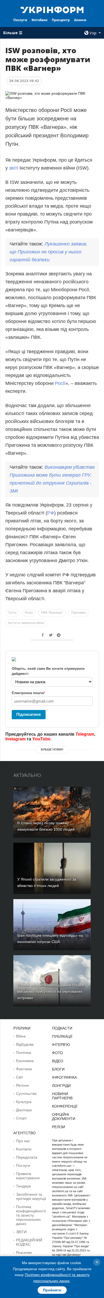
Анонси (80, 20)
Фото (57, 1053)
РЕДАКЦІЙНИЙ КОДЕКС (29, 1242)
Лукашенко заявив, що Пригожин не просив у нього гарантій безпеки (48, 251)
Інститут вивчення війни (26, 623)
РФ (50, 513)
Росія (29, 612)
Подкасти (62, 1028)
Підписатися (28, 714)
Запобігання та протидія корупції (31, 1196)
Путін (12, 612)
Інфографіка (64, 1077)
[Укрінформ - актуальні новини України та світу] (52, 9)
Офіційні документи (63, 1116)
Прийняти (52, 1290)
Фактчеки (24, 1069)
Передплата (26, 1157)
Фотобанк (39, 20)
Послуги (20, 20)
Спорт (21, 1118)
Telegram (84, 734)
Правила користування (28, 1176)
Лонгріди (61, 1085)
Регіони (22, 1085)
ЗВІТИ (21, 1232)
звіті (13, 168)
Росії (60, 383)
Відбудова (25, 1044)
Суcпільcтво (26, 1093)
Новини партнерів (62, 1096)
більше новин (52, 749)
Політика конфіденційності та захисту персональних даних (31, 1215)
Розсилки (24, 1252)
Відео (57, 1061)
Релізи (58, 1127)
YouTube (41, 739)
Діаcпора (24, 1110)
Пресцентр (61, 20)
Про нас (23, 1141)
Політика (23, 1052)
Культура (23, 1102)
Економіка (25, 1061)
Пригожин (78, 612)
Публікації (62, 1036)
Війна (21, 1036)
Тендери (23, 1186)
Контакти (23, 1149)
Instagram (15, 739)
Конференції (64, 1106)
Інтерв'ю (61, 1044)
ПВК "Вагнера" (52, 612)
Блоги (58, 1069)
